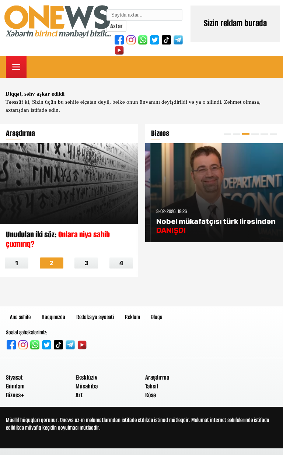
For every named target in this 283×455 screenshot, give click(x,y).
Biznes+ (15, 395)
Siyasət (14, 377)
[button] (227, 134)
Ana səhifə (20, 317)
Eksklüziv (86, 377)
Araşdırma (157, 377)
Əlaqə (156, 317)
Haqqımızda (53, 317)
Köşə (150, 395)
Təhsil (151, 386)
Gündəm (15, 386)
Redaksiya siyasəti (95, 317)
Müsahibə (87, 386)
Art (79, 395)
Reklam (132, 317)
